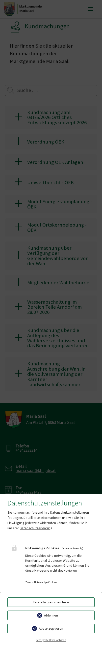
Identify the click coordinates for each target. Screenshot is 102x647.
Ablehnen (51, 615)
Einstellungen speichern (51, 602)
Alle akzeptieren (51, 628)
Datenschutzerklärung (36, 528)
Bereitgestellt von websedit (51, 640)
